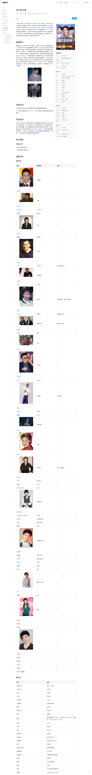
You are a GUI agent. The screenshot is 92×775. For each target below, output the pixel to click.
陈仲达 (18, 522)
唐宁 (18, 591)
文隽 (18, 266)
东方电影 (64, 108)
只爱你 (31, 111)
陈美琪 (18, 310)
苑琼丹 (18, 408)
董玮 (48, 686)
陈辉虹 (18, 411)
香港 (41, 25)
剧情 (69, 63)
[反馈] (89, 772)
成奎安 (18, 262)
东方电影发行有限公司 (36, 27)
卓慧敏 (18, 654)
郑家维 (18, 519)
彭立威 (18, 664)
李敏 (39, 23)
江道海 (52, 686)
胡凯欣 (18, 620)
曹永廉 (72, 76)
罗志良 (55, 719)
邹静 (18, 481)
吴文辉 (51, 719)
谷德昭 (18, 377)
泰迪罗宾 (18, 123)
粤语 (63, 65)
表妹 (40, 481)
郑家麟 (18, 552)
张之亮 (18, 314)
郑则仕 (18, 349)
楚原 (18, 284)
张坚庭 (18, 281)
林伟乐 (49, 723)
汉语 (66, 65)
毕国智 (18, 333)
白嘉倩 (18, 477)
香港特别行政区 (65, 120)
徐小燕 (38, 484)
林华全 (18, 569)
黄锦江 (18, 430)
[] (20, 671)
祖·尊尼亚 (19, 515)
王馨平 (35, 129)
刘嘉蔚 (18, 562)
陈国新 (67, 78)
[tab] (17, 18)
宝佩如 (18, 233)
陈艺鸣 (63, 78)
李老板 (38, 284)
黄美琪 (18, 559)
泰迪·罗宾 (64, 74)
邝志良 (49, 700)
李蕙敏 (44, 129)
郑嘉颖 (68, 76)
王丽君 (38, 380)
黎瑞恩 (39, 129)
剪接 (18, 700)
